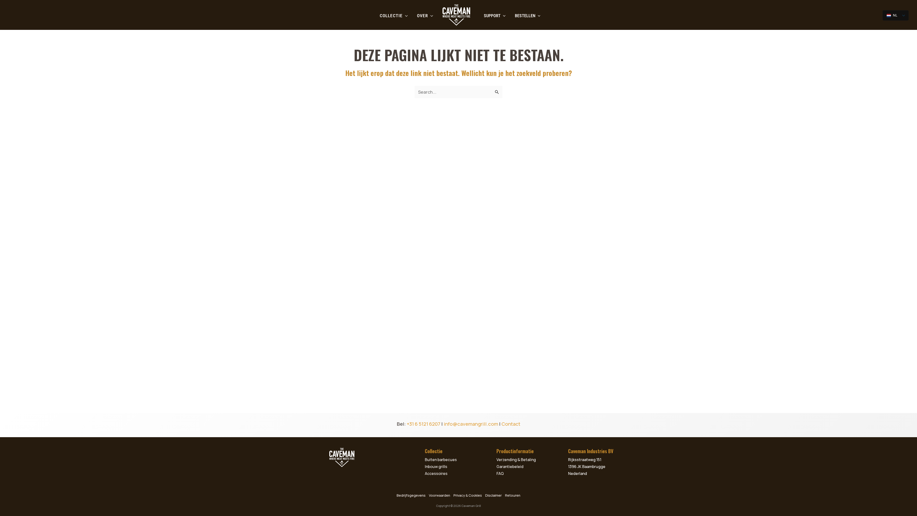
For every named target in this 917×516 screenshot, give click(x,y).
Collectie (391, 15)
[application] (405, 16)
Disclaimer (493, 495)
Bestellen (525, 15)
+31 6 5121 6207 (423, 423)
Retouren (512, 495)
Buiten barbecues (441, 459)
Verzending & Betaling (516, 459)
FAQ (500, 473)
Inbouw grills (436, 466)
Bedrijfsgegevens (411, 495)
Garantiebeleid (509, 466)
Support (492, 15)
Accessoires (436, 473)
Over (422, 15)
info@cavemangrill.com (471, 423)
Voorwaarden (439, 495)
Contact (510, 423)
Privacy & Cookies (467, 495)
